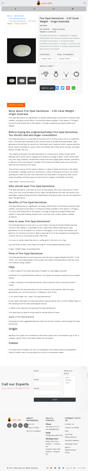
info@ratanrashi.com (54, 434)
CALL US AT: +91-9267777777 (16, 388)
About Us (30, 424)
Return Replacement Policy (70, 449)
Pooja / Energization (65, 54)
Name (36, 371)
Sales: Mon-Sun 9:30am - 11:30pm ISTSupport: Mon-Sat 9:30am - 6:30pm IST (53, 446)
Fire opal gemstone (17, 18)
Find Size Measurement (71, 435)
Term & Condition (33, 431)
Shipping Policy (71, 444)
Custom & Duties (72, 428)
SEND (54, 400)
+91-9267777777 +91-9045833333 (52, 426)
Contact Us (69, 424)
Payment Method (72, 440)
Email (36, 380)
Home (9, 16)
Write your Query (68, 372)
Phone (36, 388)
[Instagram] (34, 8)
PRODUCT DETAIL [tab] (16, 105)
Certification (45, 54)
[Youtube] (72, 8)
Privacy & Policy (32, 428)
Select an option (47, 66)
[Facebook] (15, 8)
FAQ (66, 431)
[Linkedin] (53, 8)
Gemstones (19, 16)
